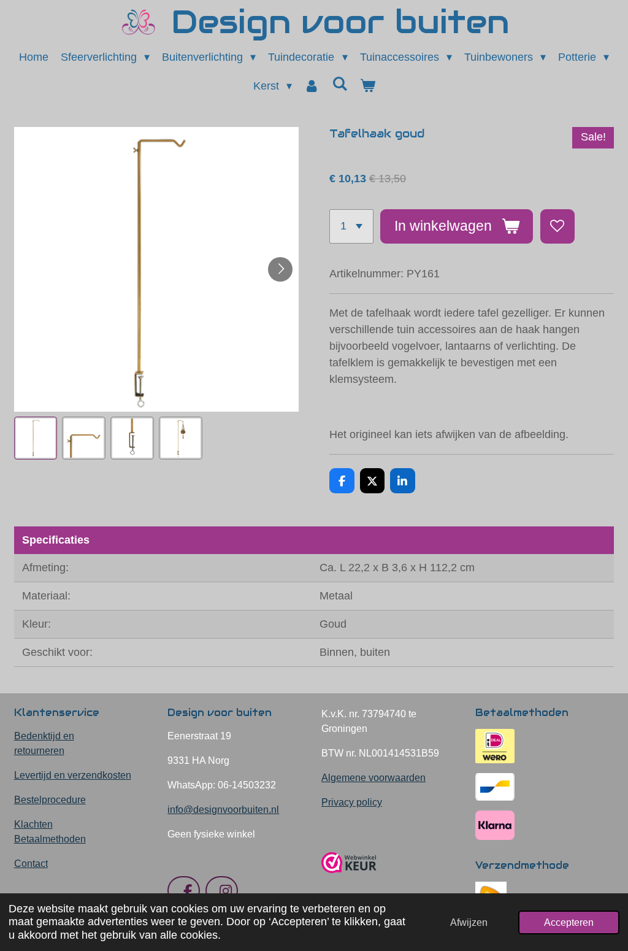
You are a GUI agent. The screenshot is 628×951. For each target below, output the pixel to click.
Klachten (33, 824)
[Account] (312, 86)
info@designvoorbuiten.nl (223, 809)
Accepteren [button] (569, 922)
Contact (31, 863)
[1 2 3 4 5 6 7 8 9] (351, 226)
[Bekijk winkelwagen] (367, 86)
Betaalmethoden (50, 839)
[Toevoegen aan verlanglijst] (557, 226)
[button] (36, 438)
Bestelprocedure (50, 800)
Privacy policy (351, 802)
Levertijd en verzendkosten (72, 775)
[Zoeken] (339, 84)
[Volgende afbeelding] (280, 269)
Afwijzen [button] (469, 922)
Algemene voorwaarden (373, 777)
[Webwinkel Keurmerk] (349, 877)
